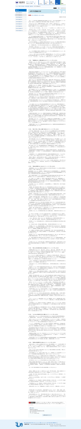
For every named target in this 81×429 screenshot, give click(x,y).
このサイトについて (36, 422)
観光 (62, 3)
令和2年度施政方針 (19, 26)
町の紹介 (22, 6)
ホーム (17, 6)
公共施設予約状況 (28, 422)
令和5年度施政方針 (19, 19)
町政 (57, 3)
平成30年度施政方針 (19, 30)
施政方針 (31, 6)
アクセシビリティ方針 (44, 422)
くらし (40, 3)
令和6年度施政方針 (19, 17)
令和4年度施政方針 (19, 21)
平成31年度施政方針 (19, 28)
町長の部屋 (27, 6)
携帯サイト (56, 422)
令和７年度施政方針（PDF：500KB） (37, 15)
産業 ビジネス (52, 3)
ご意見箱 (51, 422)
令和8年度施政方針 (19, 12)
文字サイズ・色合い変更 (30, 1)
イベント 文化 (47, 3)
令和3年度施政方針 (19, 23)
